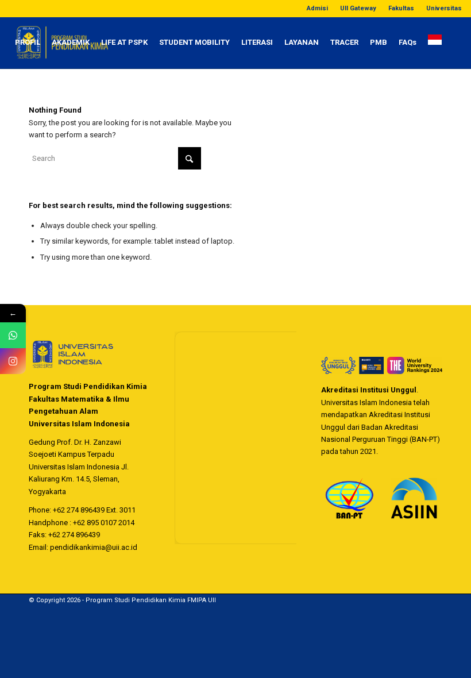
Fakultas (401, 8)
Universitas (444, 8)
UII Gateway (358, 8)
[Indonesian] (434, 42)
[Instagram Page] (13, 361)
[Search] (18, 94)
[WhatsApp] (13, 335)
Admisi (317, 8)
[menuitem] (317, 8)
